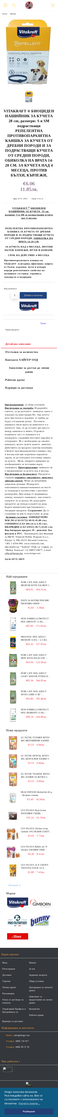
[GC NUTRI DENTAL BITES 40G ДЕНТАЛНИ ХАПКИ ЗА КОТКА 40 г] (13, 761)
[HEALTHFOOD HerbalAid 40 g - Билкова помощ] (13, 798)
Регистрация (8, 969)
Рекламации (8, 993)
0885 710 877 (22, 1041)
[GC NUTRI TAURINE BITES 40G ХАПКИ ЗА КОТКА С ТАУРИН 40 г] (13, 779)
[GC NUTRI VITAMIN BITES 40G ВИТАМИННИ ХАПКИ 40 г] (13, 743)
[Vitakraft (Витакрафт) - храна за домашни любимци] (17, 903)
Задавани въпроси (38, 975)
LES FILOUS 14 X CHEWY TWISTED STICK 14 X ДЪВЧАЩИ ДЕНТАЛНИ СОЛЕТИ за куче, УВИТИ (34, 867)
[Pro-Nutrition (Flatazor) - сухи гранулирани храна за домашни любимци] (17, 921)
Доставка (6, 975)
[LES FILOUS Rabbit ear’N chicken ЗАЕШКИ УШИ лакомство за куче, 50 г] (13, 852)
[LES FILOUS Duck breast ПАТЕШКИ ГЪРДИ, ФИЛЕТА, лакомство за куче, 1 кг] (13, 816)
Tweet (43, 323)
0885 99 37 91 (22, 1047)
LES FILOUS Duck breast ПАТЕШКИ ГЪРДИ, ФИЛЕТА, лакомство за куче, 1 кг (36, 812)
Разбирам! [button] (29, 1111)
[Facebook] (5, 1053)
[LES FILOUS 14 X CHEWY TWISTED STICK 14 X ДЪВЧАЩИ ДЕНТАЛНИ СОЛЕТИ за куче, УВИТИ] (13, 870)
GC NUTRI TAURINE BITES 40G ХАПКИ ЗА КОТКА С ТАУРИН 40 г (35, 776)
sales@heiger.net (22, 1035)
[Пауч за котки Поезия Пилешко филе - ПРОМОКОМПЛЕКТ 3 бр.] (13, 606)
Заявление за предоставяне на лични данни (41, 999)
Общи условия (36, 981)
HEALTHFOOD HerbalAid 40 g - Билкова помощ (36, 793)
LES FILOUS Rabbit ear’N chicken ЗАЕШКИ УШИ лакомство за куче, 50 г (34, 848)
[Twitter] (12, 1053)
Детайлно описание (18, 343)
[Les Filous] (17, 936)
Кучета (13, 14)
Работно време (15, 379)
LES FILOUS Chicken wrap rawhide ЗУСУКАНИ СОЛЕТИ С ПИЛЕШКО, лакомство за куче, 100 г (36, 830)
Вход (4, 963)
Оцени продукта (12, 330)
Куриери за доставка (19, 387)
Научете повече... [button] (29, 1103)
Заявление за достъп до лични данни (29, 369)
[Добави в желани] (50, 287)
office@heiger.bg (14, 553)
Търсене (6, 981)
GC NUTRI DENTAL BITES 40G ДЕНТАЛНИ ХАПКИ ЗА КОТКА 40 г (35, 757)
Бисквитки (34, 1009)
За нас (32, 969)
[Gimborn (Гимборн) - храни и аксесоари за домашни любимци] (40, 903)
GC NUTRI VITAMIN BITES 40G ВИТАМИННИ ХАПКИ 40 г (36, 739)
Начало (4, 14)
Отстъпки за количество (21, 351)
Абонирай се (14, 885)
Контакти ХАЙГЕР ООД (21, 359)
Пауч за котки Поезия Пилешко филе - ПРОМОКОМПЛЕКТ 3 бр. (35, 602)
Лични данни (9, 987)
